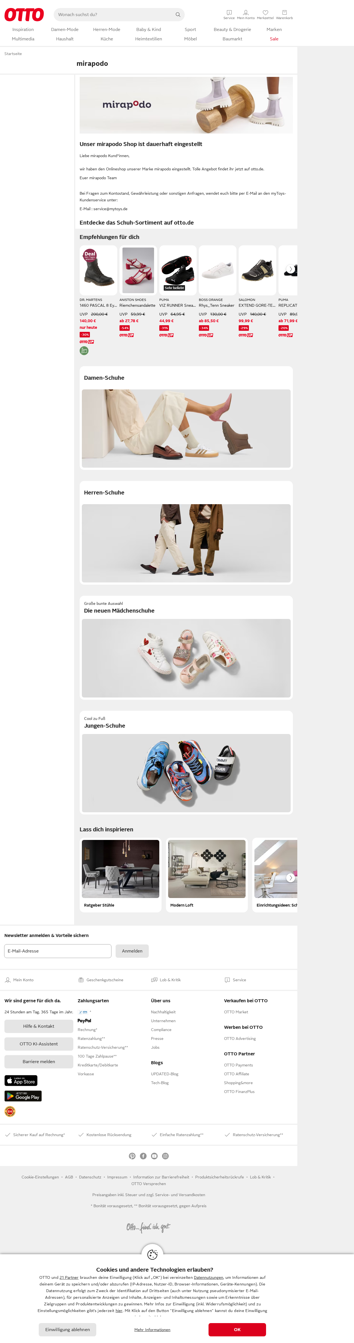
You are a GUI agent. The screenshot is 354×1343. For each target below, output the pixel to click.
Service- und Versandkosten (180, 1195)
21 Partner (69, 1277)
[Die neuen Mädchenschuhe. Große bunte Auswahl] (186, 647)
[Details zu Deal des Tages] (90, 255)
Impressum (117, 1177)
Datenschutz (90, 1177)
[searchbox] (112, 14)
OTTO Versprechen (148, 1183)
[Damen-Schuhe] (186, 418)
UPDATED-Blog (164, 1074)
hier (119, 1310)
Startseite (13, 53)
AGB (69, 1177)
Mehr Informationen (152, 1330)
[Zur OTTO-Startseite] (24, 14)
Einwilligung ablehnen (67, 1329)
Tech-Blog (160, 1083)
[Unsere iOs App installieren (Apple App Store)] (21, 1080)
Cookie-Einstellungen (40, 1177)
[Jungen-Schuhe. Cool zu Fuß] (186, 762)
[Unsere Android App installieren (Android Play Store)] (23, 1096)
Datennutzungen (208, 1277)
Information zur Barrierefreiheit (161, 1177)
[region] (177, 1298)
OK (237, 1329)
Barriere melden (39, 1061)
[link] (9, 1111)
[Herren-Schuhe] (186, 533)
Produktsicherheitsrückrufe (219, 1177)
